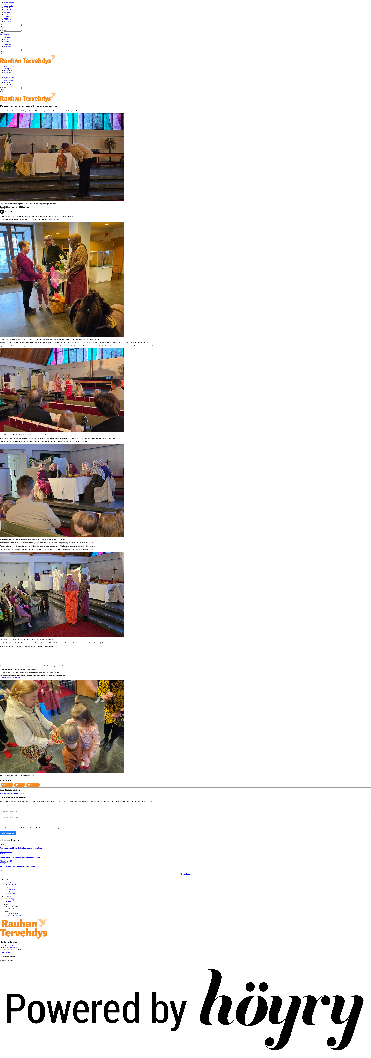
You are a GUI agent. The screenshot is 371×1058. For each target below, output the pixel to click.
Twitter (21, 785)
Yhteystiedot (8, 21)
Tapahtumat (7, 9)
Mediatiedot (7, 19)
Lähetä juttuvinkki (6, 952)
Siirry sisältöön (4, 34)
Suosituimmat (12, 884)
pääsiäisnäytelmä (26, 793)
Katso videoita (12, 893)
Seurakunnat (7, 7)
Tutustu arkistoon (13, 908)
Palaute (6, 14)
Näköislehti (7, 12)
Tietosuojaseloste (13, 913)
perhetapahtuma (9, 793)
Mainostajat (11, 900)
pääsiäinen (17, 793)
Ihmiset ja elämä (9, 2)
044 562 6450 (8, 946)
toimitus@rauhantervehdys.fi (10, 947)
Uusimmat (11, 883)
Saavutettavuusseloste (14, 915)
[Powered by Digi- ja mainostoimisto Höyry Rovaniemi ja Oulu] (185, 1057)
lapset (2, 793)
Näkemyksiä (7, 4)
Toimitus (10, 898)
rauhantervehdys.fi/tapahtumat (10, 677)
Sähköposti (34, 785)
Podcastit (6, 16)
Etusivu (10, 881)
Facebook (9, 785)
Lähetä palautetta (8, 833)
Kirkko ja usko (8, 6)
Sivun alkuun (185, 874)
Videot (6, 18)
